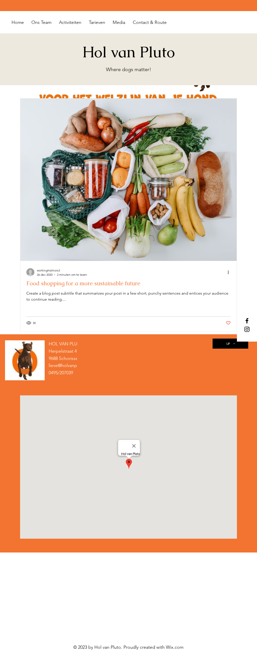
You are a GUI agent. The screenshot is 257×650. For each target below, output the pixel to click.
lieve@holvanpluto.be (70, 365)
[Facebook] (246, 320)
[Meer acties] (230, 272)
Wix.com (174, 647)
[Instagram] (246, 329)
